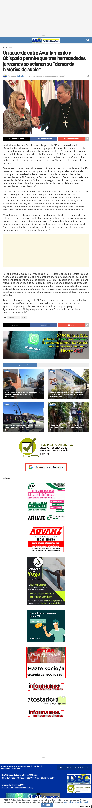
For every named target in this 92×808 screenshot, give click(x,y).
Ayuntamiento (13, 318)
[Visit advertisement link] (46, 345)
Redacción (20, 76)
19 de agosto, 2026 (56, 397)
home (5, 48)
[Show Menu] (4, 40)
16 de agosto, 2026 (11, 430)
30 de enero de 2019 (35, 76)
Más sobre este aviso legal (76, 802)
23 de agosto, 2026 (11, 397)
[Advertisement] (46, 17)
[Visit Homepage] (46, 40)
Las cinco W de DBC (23, 766)
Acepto (46, 805)
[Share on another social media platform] (87, 139)
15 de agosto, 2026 (56, 430)
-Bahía (7, 371)
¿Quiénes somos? (7, 766)
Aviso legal (5, 768)
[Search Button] (87, 40)
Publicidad (36, 766)
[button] (74, 767)
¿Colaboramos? (16, 768)
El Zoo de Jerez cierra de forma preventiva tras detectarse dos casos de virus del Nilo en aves (66, 393)
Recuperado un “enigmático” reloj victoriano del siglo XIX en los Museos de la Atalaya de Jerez (67, 426)
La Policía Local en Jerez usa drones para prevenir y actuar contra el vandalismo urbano (23, 393)
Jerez (11, 48)
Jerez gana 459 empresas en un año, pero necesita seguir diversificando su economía (23, 426)
